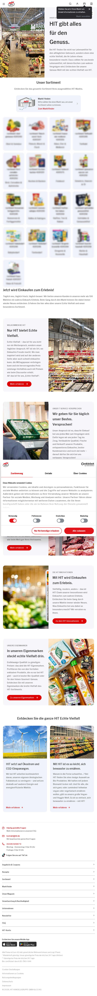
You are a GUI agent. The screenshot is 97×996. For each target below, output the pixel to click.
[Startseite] (11, 4)
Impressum (6, 985)
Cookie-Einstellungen (11, 969)
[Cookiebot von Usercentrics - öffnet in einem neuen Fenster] (83, 464)
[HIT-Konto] (77, 3)
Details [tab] (48, 473)
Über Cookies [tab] (80, 473)
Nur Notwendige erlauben (46, 530)
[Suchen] (70, 3)
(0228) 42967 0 (14, 844)
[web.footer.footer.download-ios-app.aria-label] (9, 944)
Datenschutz (7, 981)
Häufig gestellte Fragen (16, 827)
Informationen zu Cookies (13, 973)
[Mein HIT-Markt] (84, 3)
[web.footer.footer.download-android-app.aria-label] (28, 944)
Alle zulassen (79, 530)
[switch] (36, 521)
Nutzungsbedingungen (11, 977)
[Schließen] (89, 9)
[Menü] (4, 4)
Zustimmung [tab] (17, 473)
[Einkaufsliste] (91, 3)
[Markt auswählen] (48, 202)
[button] (55, 109)
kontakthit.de (13, 835)
